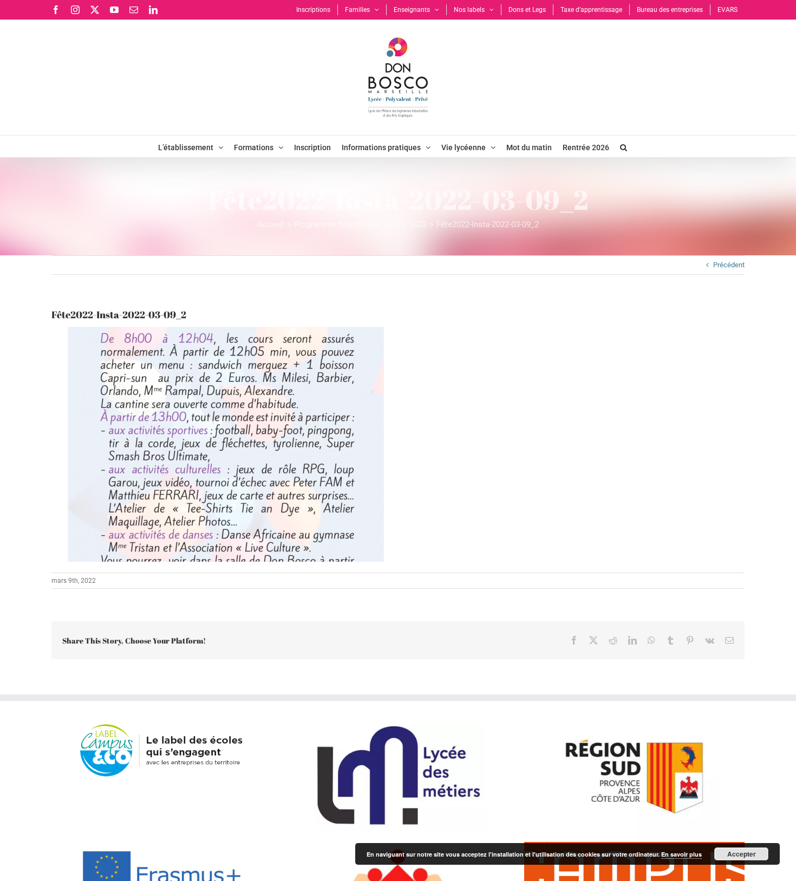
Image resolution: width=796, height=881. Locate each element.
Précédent (729, 265)
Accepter (741, 854)
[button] (623, 146)
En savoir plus (681, 854)
